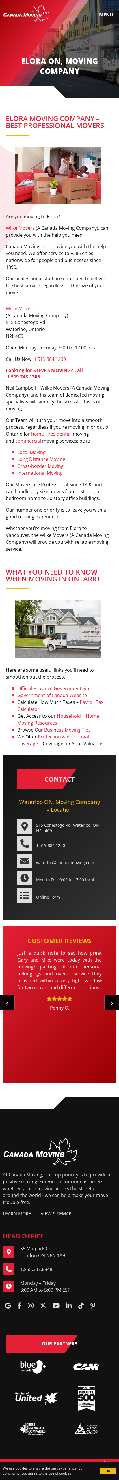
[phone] (11, 1269)
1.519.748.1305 (23, 377)
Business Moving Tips (67, 730)
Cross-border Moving (40, 466)
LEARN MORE (17, 1214)
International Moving (40, 473)
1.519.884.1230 (50, 359)
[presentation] (7, 1002)
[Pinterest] (92, 1306)
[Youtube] (56, 1306)
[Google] (8, 1306)
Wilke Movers (20, 228)
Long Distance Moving (41, 459)
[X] (43, 1306)
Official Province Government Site (54, 688)
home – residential (51, 434)
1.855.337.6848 (36, 1269)
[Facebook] (19, 1306)
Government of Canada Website (52, 695)
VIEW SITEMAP (56, 1214)
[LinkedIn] (69, 1306)
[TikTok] (81, 1306)
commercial (28, 441)
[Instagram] (31, 1306)
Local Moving (31, 452)
